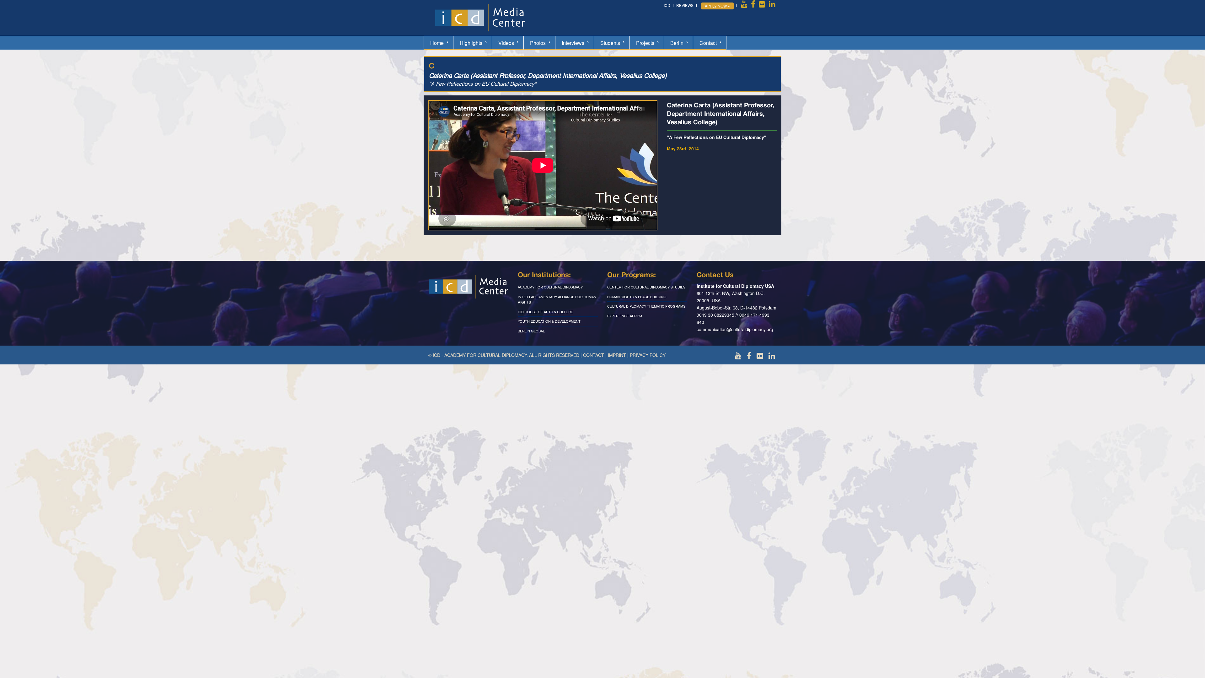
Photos (538, 42)
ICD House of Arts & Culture (545, 311)
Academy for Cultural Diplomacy (550, 286)
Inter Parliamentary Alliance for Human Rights (557, 299)
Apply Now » (717, 5)
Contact (708, 42)
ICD (667, 5)
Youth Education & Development (549, 321)
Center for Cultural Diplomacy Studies (646, 286)
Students (610, 42)
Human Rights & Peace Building (637, 296)
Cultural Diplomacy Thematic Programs (646, 306)
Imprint (617, 355)
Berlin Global (531, 330)
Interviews (573, 42)
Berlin (676, 42)
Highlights (471, 42)
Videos (506, 42)
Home (437, 42)
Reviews (685, 5)
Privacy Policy (648, 355)
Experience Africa (624, 315)
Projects (645, 42)
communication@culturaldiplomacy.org (735, 329)
